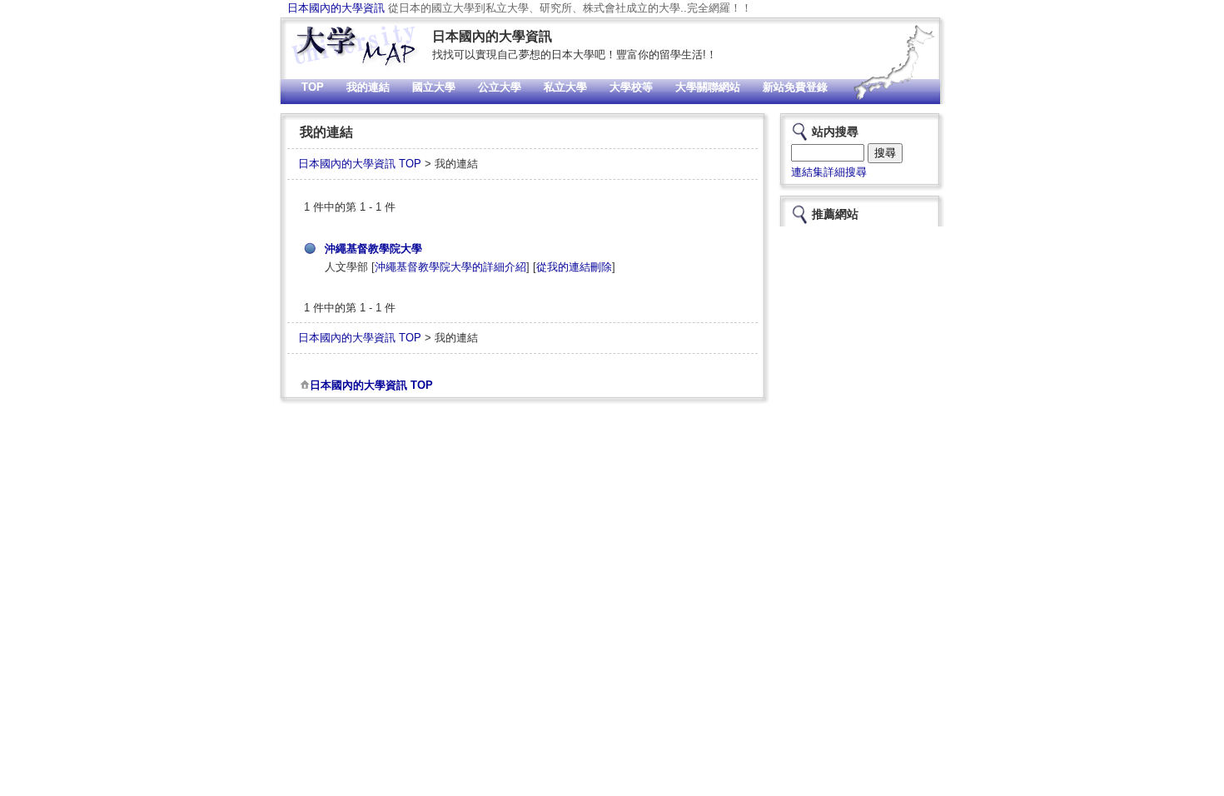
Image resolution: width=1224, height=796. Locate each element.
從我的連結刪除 (574, 267)
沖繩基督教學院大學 (373, 248)
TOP (312, 87)
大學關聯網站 (707, 87)
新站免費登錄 (795, 87)
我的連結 (368, 87)
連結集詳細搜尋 (829, 172)
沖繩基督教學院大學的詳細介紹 (450, 267)
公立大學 (499, 87)
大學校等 (631, 87)
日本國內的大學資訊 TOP (359, 163)
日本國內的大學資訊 (336, 8)
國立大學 (433, 87)
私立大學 (565, 87)
